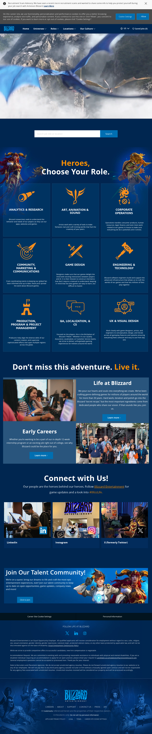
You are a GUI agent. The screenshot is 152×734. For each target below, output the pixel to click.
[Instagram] (76, 525)
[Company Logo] (12, 28)
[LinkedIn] (27, 525)
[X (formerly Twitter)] (124, 525)
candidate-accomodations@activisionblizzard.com (117, 658)
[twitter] (67, 633)
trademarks (48, 711)
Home (26, 28)
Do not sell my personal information (84, 715)
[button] (125, 17)
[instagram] (85, 633)
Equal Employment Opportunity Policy (63, 645)
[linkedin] (76, 633)
